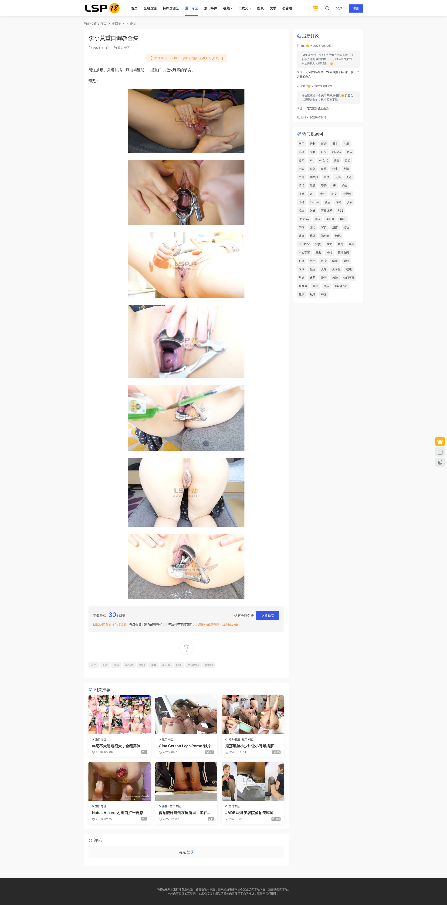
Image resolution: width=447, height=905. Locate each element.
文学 (273, 8)
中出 (323, 194)
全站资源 (150, 8)
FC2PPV (304, 244)
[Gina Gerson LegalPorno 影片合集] (186, 714)
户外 (301, 261)
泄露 (335, 227)
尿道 (116, 665)
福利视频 (234, 739)
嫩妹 (312, 210)
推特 (301, 202)
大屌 (324, 269)
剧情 (346, 168)
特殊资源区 (171, 8)
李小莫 (129, 665)
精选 (340, 244)
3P (334, 185)
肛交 (334, 194)
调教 (153, 665)
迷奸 (301, 235)
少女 (349, 202)
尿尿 (301, 269)
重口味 (166, 665)
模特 (329, 252)
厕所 (312, 261)
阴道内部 (193, 665)
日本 (335, 143)
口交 (324, 152)
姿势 (324, 185)
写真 (324, 227)
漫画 (324, 277)
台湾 (324, 261)
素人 (318, 219)
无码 (338, 177)
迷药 (312, 277)
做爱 (329, 244)
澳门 (142, 665)
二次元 (243, 8)
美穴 (351, 244)
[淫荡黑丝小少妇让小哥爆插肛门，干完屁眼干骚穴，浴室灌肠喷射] (253, 714)
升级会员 (135, 624)
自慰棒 (346, 194)
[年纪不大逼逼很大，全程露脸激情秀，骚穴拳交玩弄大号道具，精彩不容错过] (119, 714)
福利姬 (325, 235)
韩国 (324, 294)
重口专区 (191, 8)
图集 (260, 8)
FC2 (340, 210)
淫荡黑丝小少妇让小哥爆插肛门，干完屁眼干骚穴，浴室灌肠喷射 (251, 745)
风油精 (209, 665)
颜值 (336, 160)
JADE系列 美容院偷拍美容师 (249, 812)
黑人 (326, 286)
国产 (93, 665)
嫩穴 (301, 160)
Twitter (314, 202)
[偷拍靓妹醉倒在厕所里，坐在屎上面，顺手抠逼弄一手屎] (186, 781)
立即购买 (267, 616)
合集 (301, 168)
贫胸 (301, 294)
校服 (349, 269)
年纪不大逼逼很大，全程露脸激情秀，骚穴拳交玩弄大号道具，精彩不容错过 (118, 745)
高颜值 (303, 286)
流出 (301, 210)
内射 (346, 143)
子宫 (105, 665)
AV (311, 160)
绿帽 (338, 202)
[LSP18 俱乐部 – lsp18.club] (102, 8)
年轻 (301, 152)
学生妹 (314, 177)
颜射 (312, 269)
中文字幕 (304, 252)
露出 (318, 252)
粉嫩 (335, 277)
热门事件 (210, 8)
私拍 (312, 294)
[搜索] (327, 8)
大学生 (336, 269)
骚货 (318, 244)
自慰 (347, 160)
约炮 (338, 235)
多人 (349, 152)
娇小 (335, 168)
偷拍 (165, 806)
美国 (315, 286)
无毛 (349, 177)
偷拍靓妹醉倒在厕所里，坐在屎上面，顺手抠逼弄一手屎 (185, 812)
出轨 (346, 227)
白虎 (301, 177)
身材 (312, 143)
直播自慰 (343, 252)
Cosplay (304, 219)
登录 (190, 852)
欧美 (312, 185)
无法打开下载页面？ (181, 624)
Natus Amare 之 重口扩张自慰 (117, 812)
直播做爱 (326, 210)
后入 (312, 168)
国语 (312, 227)
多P (312, 194)
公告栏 (287, 8)
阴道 (179, 665)
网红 (343, 219)
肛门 (301, 185)
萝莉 (324, 168)
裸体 (312, 235)
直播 (326, 177)
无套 (312, 152)
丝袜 (301, 277)
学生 (344, 185)
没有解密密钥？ (154, 624)
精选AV (336, 152)
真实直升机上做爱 (317, 108)
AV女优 (323, 160)
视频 (226, 8)
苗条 (324, 143)
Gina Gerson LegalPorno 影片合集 (185, 745)
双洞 (346, 261)
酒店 (327, 202)
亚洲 (301, 194)
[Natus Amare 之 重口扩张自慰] (119, 781)
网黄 (335, 261)
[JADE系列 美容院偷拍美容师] (253, 781)
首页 (134, 8)
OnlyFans (341, 286)
